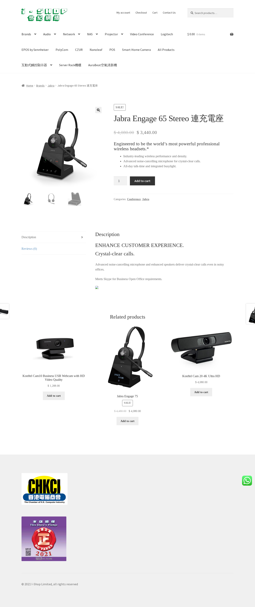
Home (29, 85)
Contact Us (169, 12)
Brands (26, 34)
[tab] (54, 237)
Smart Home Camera (136, 50)
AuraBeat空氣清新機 (102, 65)
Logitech (167, 34)
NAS (90, 34)
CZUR (79, 50)
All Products (166, 50)
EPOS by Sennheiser (35, 50)
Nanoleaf (96, 50)
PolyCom (62, 50)
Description (29, 237)
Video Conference (142, 34)
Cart (154, 12)
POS (112, 50)
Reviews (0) (29, 248)
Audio (47, 34)
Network (69, 34)
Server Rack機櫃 (70, 65)
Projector (111, 34)
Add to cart (142, 181)
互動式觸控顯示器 (34, 65)
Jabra (51, 85)
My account (123, 12)
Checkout (141, 12)
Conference (134, 199)
